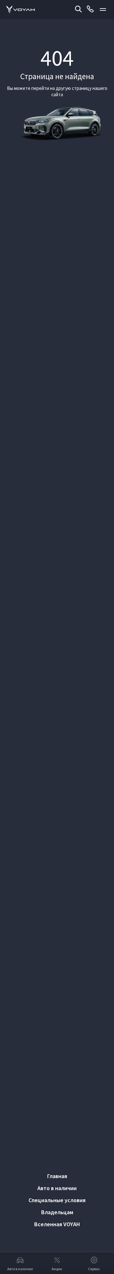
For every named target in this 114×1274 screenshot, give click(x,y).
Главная (57, 1176)
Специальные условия (57, 1200)
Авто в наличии (57, 1188)
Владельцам (57, 1212)
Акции (57, 1268)
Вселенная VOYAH (57, 1224)
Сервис (94, 1268)
